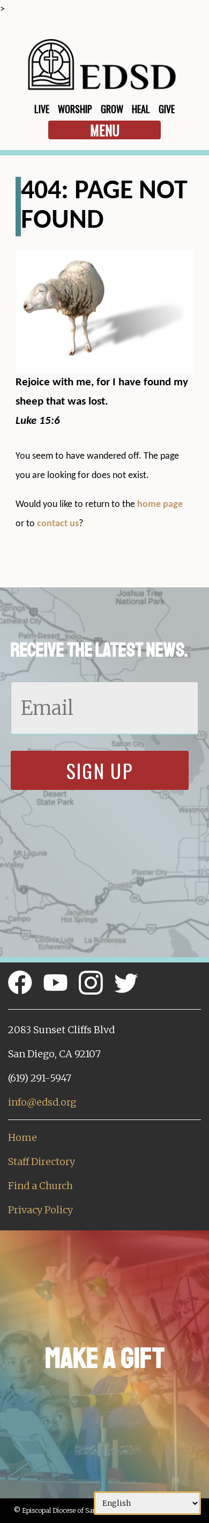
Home (22, 1137)
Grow (112, 109)
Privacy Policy (40, 1210)
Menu (105, 130)
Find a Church (40, 1185)
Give (167, 109)
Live (41, 109)
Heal (141, 109)
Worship (75, 109)
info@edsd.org (42, 1102)
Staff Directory (41, 1161)
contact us (58, 524)
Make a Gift (105, 1358)
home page (160, 504)
